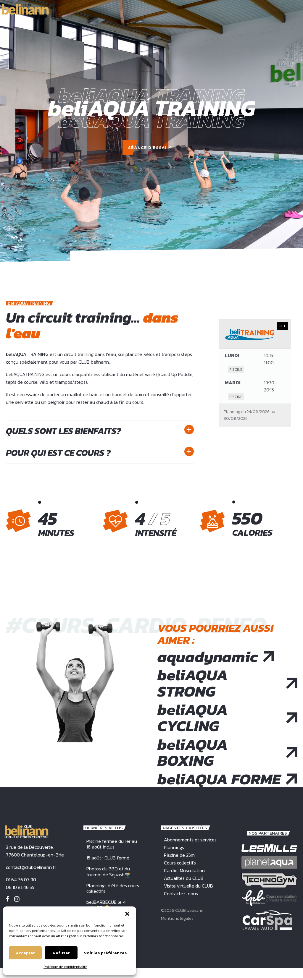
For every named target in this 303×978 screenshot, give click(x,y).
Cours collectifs (180, 862)
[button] (127, 914)
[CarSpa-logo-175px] (267, 920)
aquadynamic (207, 657)
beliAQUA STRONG (192, 683)
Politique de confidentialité (65, 966)
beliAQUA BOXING (192, 752)
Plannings (174, 847)
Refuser (61, 952)
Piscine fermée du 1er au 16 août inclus (111, 844)
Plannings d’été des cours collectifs (112, 888)
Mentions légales (177, 918)
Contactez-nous (181, 893)
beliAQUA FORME (219, 779)
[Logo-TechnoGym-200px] (269, 880)
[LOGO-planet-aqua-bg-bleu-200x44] (269, 862)
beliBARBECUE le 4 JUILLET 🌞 (106, 904)
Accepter (25, 952)
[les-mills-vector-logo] (269, 848)
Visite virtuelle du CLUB (188, 885)
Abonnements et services (190, 839)
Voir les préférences (105, 952)
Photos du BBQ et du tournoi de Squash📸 (108, 871)
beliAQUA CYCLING (192, 718)
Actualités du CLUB (184, 878)
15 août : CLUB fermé (107, 857)
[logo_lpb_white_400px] (269, 898)
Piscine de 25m (179, 855)
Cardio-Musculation (184, 870)
